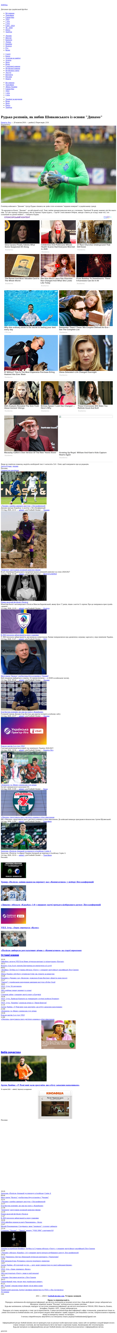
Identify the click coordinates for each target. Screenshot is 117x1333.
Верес (45, 789)
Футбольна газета (12, 70)
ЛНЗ (45, 639)
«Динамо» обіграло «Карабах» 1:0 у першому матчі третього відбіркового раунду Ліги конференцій (51, 904)
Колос (7, 50)
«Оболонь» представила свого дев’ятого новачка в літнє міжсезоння (27, 817)
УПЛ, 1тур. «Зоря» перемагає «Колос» (20, 927)
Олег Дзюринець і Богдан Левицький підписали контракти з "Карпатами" (30, 1257)
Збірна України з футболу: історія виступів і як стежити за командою (28, 974)
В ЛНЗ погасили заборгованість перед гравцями (20, 635)
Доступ (8, 73)
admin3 (21, 510)
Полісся (8, 46)
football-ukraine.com (56, 1296)
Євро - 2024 (10, 26)
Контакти (9, 75)
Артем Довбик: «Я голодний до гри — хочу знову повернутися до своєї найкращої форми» (36, 1265)
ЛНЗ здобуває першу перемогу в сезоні (16, 990)
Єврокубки (9, 17)
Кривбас (8, 44)
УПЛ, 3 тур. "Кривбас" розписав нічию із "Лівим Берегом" (24, 1003)
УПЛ (7, 19)
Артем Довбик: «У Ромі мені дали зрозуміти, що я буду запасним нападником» (31, 1007)
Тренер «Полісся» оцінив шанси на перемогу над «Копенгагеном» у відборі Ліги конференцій (47, 882)
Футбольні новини (12, 68)
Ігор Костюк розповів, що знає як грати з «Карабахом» (22, 712)
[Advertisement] (18, 1155)
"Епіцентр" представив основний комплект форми (21, 570)
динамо (15, 466)
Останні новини (10, 955)
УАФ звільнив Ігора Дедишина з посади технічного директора (25, 1261)
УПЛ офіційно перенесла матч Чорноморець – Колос (21, 1222)
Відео (7, 64)
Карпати (8, 40)
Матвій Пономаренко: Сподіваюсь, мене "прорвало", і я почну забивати (29, 1226)
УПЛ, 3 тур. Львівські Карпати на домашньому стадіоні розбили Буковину (30, 999)
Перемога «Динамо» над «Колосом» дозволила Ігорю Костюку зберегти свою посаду (34, 978)
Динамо (8, 36)
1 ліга (7, 21)
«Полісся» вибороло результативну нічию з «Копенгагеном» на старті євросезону (41, 950)
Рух (6, 48)
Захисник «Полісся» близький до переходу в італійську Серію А (26, 851)
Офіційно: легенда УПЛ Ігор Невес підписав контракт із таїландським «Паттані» (32, 961)
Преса (7, 30)
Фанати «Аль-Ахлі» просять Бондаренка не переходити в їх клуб (26, 966)
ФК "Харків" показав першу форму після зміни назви (22, 1286)
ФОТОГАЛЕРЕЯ (50, 574)
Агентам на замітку (13, 58)
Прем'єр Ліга (6, 122)
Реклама (8, 77)
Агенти (8, 60)
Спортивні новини (12, 66)
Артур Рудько (6, 466)
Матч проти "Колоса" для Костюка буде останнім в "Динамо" (25, 676)
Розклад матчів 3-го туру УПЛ (13, 746)
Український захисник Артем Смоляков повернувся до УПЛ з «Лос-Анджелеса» (32, 1290)
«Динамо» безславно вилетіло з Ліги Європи (18, 1277)
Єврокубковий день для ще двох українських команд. (22, 1281)
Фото (7, 62)
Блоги (7, 56)
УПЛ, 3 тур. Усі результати (11, 986)
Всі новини (9, 13)
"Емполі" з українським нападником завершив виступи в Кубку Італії (28, 982)
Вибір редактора (11, 1052)
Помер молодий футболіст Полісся (14, 602)
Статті (7, 54)
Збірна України (11, 87)
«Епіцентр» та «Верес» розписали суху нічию (19, 785)
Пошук (8, 79)
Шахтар (8, 38)
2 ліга (7, 24)
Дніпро (8, 42)
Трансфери (9, 15)
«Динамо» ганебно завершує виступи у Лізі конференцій (23, 506)
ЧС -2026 (9, 28)
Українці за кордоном (13, 99)
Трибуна (8, 32)
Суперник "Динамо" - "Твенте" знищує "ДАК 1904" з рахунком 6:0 (27, 1230)
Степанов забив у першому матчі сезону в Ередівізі (21, 994)
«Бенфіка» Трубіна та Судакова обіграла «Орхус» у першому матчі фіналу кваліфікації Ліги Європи (40, 970)
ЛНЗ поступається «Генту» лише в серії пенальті (20, 1273)
